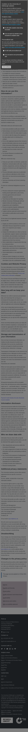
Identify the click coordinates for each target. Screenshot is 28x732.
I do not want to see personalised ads (14, 55)
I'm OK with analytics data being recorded (14, 28)
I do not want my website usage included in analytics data (14, 34)
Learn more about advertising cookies (15, 47)
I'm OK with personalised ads (13, 50)
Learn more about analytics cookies (11, 24)
